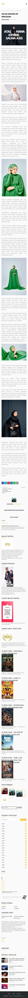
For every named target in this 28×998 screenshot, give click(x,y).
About (3, 889)
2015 (14, 850)
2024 (14, 828)
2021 (14, 836)
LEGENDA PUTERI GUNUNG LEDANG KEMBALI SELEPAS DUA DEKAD (17, 979)
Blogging (12, 995)
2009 (14, 865)
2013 (14, 855)
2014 (14, 852)
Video (3, 940)
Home (3, 880)
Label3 (3, 885)
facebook (4, 906)
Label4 (3, 887)
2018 (14, 843)
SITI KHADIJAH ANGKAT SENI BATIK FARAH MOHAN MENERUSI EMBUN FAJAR (16, 960)
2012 (14, 857)
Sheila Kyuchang (5, 19)
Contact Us (19, 993)
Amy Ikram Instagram (19, 916)
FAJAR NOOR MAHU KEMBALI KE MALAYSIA (16, 967)
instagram (16, 908)
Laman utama (4, 10)
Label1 (3, 883)
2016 (14, 848)
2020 (14, 838)
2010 (14, 862)
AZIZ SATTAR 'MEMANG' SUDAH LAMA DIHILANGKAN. (17, 973)
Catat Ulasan (5, 523)
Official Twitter (17, 918)
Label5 (3, 888)
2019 (14, 840)
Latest (3, 941)
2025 (14, 826)
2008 (14, 867)
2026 (14, 823)
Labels (3, 881)
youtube (3, 908)
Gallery (3, 939)
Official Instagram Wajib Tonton (7, 917)
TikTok (15, 906)
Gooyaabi (23, 995)
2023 (14, 831)
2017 (14, 845)
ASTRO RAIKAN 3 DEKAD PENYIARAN (17, 985)
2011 (14, 860)
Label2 (3, 884)
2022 (14, 833)
